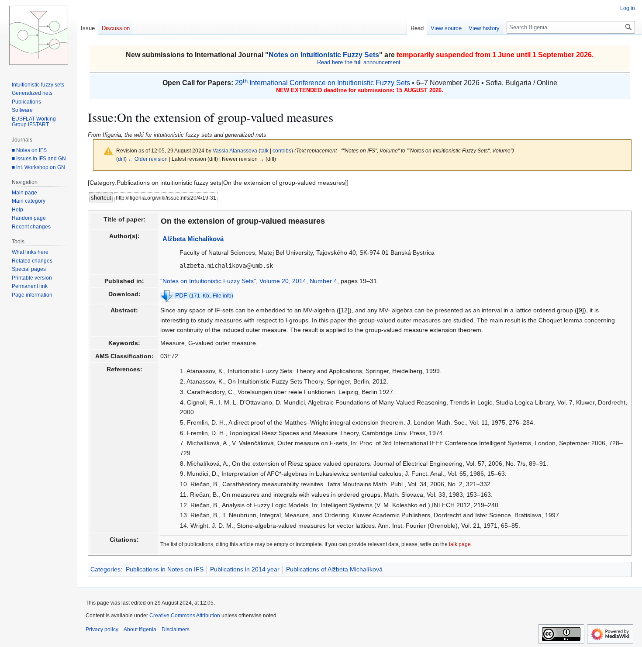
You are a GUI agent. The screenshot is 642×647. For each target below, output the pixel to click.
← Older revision (148, 159)
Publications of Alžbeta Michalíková (334, 569)
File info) (223, 296)
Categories (105, 569)
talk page (460, 544)
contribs (282, 150)
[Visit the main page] (38, 35)
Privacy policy (102, 629)
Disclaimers (176, 629)
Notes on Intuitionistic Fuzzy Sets (324, 55)
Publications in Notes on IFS (165, 569)
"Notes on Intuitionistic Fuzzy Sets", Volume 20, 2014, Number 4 (248, 280)
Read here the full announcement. (359, 62)
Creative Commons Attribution (184, 615)
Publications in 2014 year (245, 569)
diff (121, 159)
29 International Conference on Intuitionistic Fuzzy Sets (322, 82)
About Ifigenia (140, 629)
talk (264, 150)
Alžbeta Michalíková (193, 238)
